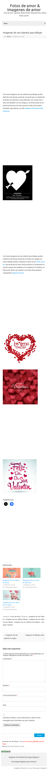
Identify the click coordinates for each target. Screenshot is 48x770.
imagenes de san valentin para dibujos (27, 622)
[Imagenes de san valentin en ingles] (12, 595)
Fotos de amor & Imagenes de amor (24, 7)
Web (4, 705)
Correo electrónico (10, 695)
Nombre (6, 685)
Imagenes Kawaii (19, 768)
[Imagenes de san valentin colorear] (32, 573)
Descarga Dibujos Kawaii (16, 746)
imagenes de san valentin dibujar (17, 619)
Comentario (7, 659)
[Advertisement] (24, 63)
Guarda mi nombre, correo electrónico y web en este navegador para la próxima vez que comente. (21, 719)
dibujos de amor (18, 273)
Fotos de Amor (15, 616)
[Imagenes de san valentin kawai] (12, 573)
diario (9, 36)
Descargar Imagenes (40, 768)
